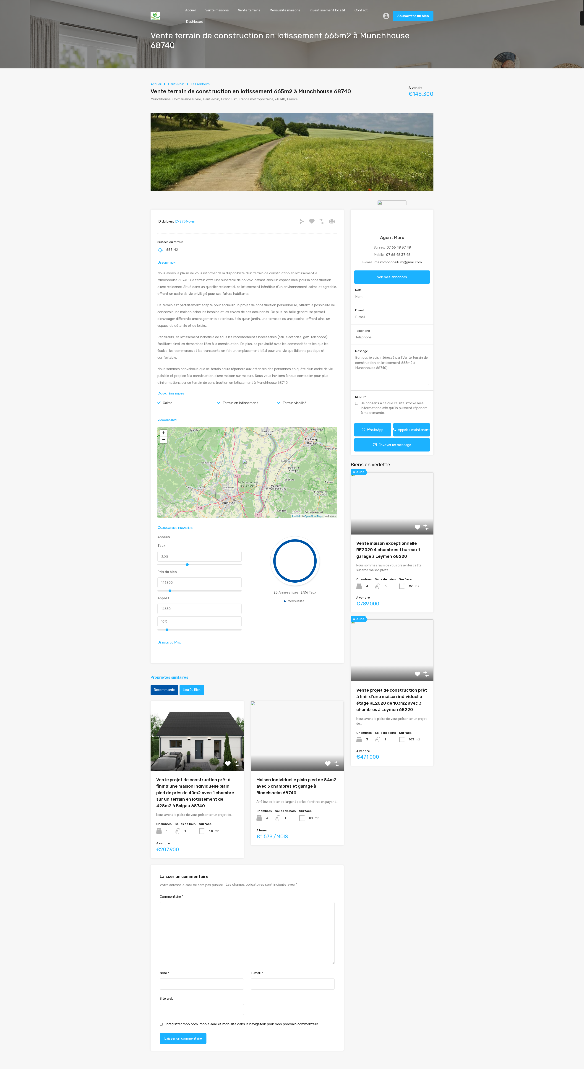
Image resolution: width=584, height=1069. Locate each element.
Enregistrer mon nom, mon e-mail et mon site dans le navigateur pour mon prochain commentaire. (241, 1024)
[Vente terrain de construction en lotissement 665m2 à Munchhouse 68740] (247, 465)
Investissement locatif (327, 10)
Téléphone (362, 330)
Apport (163, 598)
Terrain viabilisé (294, 403)
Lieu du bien (192, 690)
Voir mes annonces (392, 277)
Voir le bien (197, 757)
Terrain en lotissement (240, 403)
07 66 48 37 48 (399, 247)
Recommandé (164, 690)
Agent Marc (392, 237)
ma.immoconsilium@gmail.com (398, 262)
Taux (161, 546)
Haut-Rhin (176, 84)
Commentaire (171, 897)
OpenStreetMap (313, 516)
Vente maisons (217, 10)
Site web (166, 998)
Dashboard (194, 22)
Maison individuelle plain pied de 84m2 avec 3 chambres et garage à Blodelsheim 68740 (296, 786)
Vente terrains (249, 10)
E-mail (257, 973)
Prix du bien (167, 572)
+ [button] (163, 433)
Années (163, 537)
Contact (361, 10)
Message (361, 351)
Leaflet (296, 516)
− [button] (163, 440)
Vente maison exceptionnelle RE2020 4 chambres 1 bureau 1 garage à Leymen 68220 (388, 550)
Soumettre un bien (413, 16)
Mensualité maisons (284, 10)
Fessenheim (200, 84)
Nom (164, 973)
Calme (167, 403)
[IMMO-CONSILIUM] (155, 18)
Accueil (190, 10)
